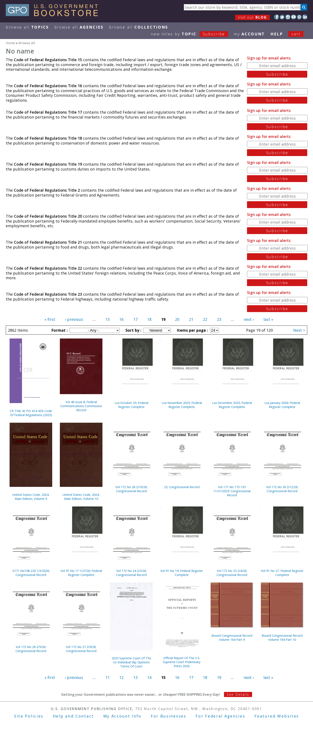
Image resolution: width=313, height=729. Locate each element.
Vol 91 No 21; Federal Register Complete (282, 573)
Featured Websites (276, 716)
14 (149, 677)
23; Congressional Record (182, 487)
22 (205, 319)
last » (268, 319)
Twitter (282, 16)
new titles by (188, 33)
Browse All (27, 27)
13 (135, 677)
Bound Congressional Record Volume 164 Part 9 (231, 638)
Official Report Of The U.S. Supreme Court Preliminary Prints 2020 (181, 662)
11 (107, 677)
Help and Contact (73, 716)
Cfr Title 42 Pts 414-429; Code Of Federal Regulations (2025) (31, 413)
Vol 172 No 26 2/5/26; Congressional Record (31, 649)
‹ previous (74, 319)
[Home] (54, 14)
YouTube (293, 16)
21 (191, 319)
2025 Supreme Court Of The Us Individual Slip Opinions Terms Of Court (131, 662)
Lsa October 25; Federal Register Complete (131, 405)
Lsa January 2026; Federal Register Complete (282, 405)
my (249, 33)
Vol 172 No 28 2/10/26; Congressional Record (131, 489)
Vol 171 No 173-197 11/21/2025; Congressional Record (231, 491)
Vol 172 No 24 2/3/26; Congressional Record (131, 573)
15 (107, 319)
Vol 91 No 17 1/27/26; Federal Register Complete (81, 573)
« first (50, 319)
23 (219, 319)
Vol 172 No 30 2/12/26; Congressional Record (282, 489)
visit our (252, 17)
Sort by (132, 330)
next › (249, 319)
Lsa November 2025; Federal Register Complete (182, 405)
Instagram (287, 16)
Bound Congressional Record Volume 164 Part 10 (282, 638)
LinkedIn (304, 16)
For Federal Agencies (220, 716)
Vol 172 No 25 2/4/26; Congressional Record (232, 573)
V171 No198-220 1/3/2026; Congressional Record (31, 573)
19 (219, 677)
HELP (276, 33)
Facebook (276, 16)
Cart (295, 33)
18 (149, 319)
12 (121, 677)
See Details (238, 694)
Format (59, 330)
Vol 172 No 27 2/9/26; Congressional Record (81, 649)
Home (10, 43)
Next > (299, 330)
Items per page (192, 330)
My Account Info (122, 716)
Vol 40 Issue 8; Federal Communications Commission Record (81, 406)
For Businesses (168, 716)
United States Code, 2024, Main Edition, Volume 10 (81, 497)
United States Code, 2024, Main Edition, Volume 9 (30, 497)
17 (135, 319)
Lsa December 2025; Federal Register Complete (232, 405)
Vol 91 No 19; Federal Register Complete (181, 573)
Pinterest (299, 16)
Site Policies (28, 716)
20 (177, 319)
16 (121, 319)
